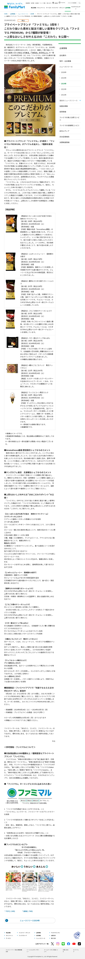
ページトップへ (78, 952)
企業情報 (12, 14)
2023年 (63, 89)
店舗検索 (56, 3)
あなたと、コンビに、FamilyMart (14, 6)
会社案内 (63, 55)
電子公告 (53, 938)
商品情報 (33, 8)
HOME (6, 14)
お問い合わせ (48, 3)
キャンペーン (41, 8)
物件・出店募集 (65, 61)
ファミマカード (23, 935)
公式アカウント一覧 (42, 944)
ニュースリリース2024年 (30, 920)
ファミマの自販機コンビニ (69, 125)
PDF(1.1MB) (11, 911)
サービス (48, 8)
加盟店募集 (28, 3)
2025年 (63, 78)
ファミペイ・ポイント (58, 8)
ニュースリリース (23, 14)
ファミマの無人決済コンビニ (69, 118)
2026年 (63, 72)
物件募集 (32, 3)
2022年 (63, 95)
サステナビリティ (75, 8)
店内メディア (64, 131)
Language (63, 2)
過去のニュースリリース (69, 100)
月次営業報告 (64, 137)
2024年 (32, 14)
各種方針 (53, 935)
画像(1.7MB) (28, 911)
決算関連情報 (64, 142)
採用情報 (37, 3)
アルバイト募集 (42, 3)
